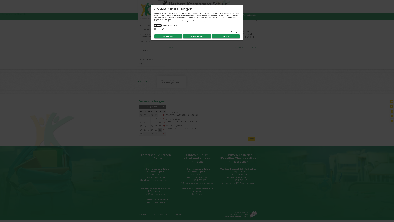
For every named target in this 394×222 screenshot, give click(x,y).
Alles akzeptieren (168, 36)
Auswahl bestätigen (197, 36)
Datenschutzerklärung (170, 25)
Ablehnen (226, 36)
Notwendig (159, 29)
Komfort (167, 29)
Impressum (157, 25)
